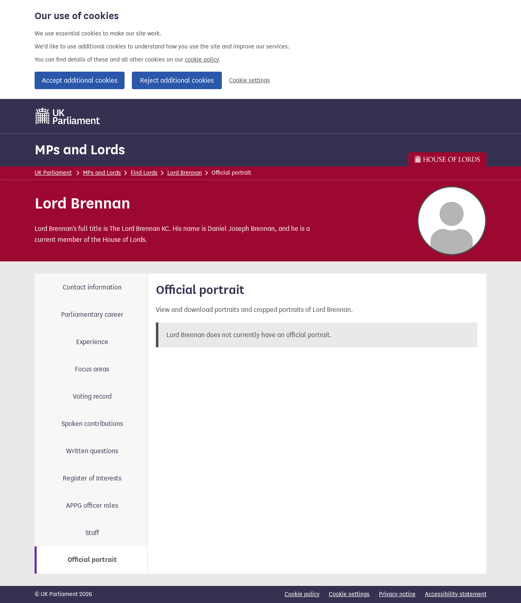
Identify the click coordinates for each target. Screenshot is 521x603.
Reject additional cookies (177, 80)
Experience (92, 342)
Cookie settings (249, 80)
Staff (92, 533)
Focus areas (92, 369)
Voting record (92, 396)
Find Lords (144, 172)
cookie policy (202, 59)
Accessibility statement (455, 594)
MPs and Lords (80, 149)
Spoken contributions (92, 424)
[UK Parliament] (68, 116)
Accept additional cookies (79, 80)
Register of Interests (92, 478)
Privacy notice (397, 594)
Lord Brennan (184, 172)
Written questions (92, 451)
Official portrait (92, 560)
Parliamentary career (92, 314)
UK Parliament (53, 172)
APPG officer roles (92, 505)
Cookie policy (302, 594)
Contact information (92, 287)
